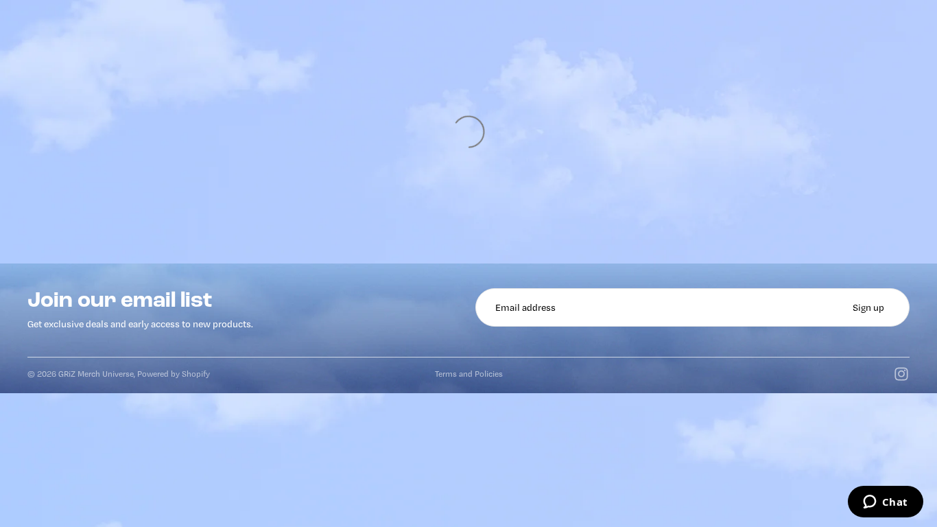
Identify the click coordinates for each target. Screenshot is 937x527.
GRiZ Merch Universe (96, 373)
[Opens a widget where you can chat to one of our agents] (885, 503)
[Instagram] (901, 374)
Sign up (868, 307)
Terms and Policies (469, 373)
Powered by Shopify (173, 373)
